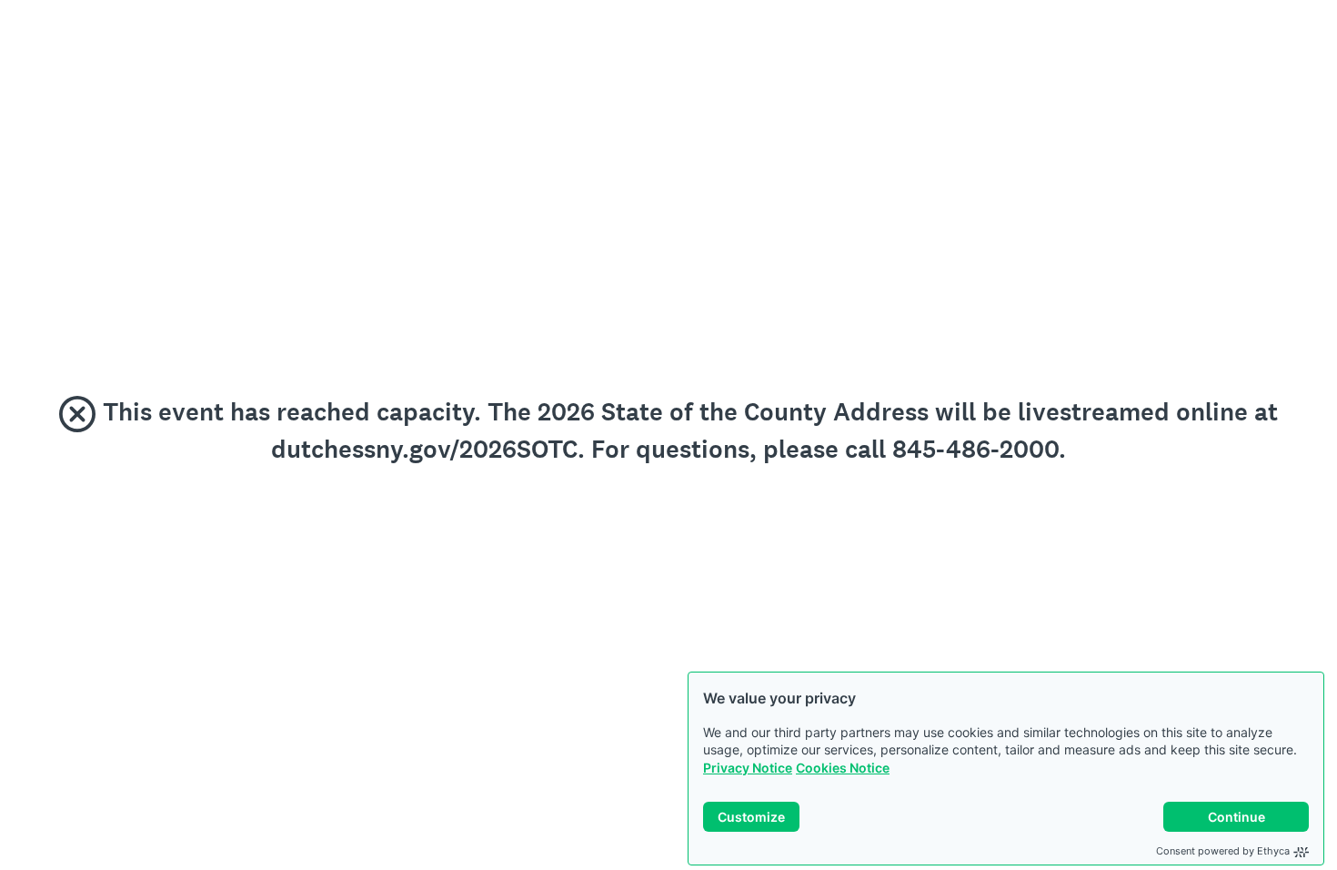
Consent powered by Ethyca (1223, 851)
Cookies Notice (843, 767)
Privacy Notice (747, 767)
